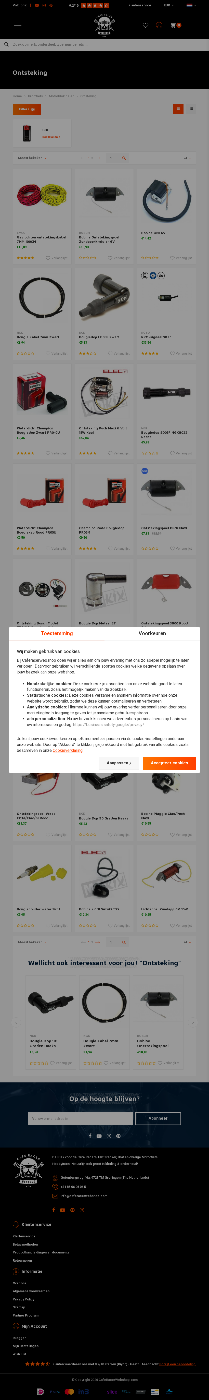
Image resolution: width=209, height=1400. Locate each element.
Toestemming (57, 633)
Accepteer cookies (169, 763)
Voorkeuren (152, 633)
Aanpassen (117, 763)
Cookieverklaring (68, 750)
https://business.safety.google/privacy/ (108, 724)
